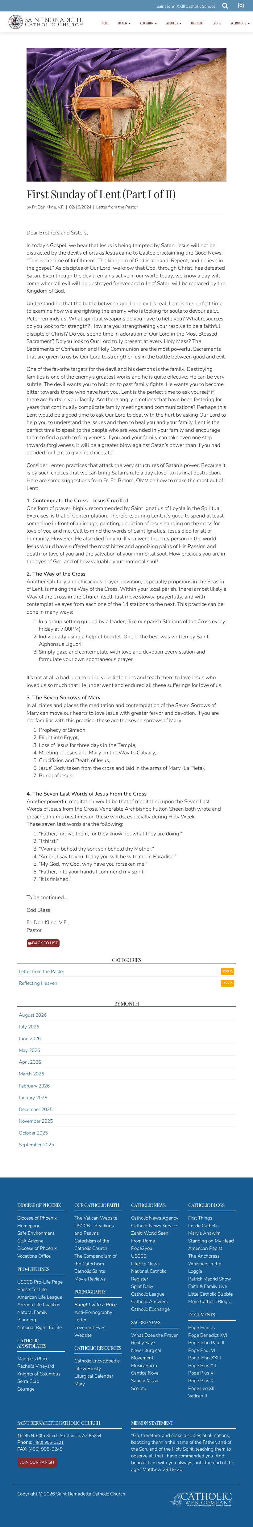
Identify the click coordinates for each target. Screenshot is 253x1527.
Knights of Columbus (38, 1373)
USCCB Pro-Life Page (40, 1282)
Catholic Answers (149, 1301)
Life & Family (87, 1368)
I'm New (123, 23)
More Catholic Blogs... (210, 1301)
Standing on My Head (211, 1240)
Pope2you (141, 1248)
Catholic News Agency (154, 1218)
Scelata (138, 1388)
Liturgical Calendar (93, 1376)
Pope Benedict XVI (207, 1335)
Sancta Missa (144, 1380)
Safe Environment (35, 1233)
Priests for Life (32, 1289)
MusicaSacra (144, 1365)
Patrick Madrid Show (209, 1279)
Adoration (147, 23)
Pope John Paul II (206, 1342)
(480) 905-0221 (48, 1442)
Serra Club (28, 1381)
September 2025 (36, 1144)
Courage (26, 1389)
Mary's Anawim (204, 1233)
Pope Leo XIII (202, 1388)
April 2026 (30, 1062)
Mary (79, 1383)
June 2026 (30, 1038)
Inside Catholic (203, 1225)
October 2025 (33, 1133)
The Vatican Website (95, 1218)
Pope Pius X (201, 1380)
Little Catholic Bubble (210, 1294)
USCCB (139, 1256)
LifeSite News (145, 1263)
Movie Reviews (90, 1279)
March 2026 (31, 1073)
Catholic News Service (154, 1225)
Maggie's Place (32, 1358)
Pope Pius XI (201, 1373)
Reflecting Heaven (38, 983)
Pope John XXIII (204, 1357)
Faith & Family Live (207, 1286)
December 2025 (35, 1109)
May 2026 (29, 1050)
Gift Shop (197, 23)
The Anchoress (203, 1256)
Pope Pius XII (202, 1365)
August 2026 (33, 1015)
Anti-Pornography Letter (95, 1312)
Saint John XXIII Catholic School (185, 6)
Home (105, 23)
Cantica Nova (145, 1373)
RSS (226, 971)
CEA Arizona (30, 1240)
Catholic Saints (89, 1271)
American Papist (205, 1248)
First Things (200, 1218)
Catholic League (147, 1294)
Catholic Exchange (150, 1309)
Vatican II (197, 1395)
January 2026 (33, 1097)
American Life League (39, 1297)
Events (217, 23)
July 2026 (29, 1026)
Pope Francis (201, 1327)
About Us (172, 23)
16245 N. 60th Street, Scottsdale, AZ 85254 (59, 1436)
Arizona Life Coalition (38, 1304)
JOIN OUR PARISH (37, 1462)
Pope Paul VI (201, 1350)
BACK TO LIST (45, 943)
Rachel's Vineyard (35, 1366)
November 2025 (36, 1121)
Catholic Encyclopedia (97, 1361)
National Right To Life (39, 1327)
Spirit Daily (142, 1286)
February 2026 (34, 1086)
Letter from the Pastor (41, 971)
